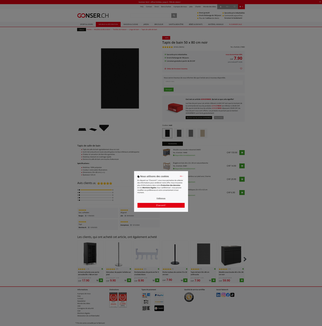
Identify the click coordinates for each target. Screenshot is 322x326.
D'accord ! (161, 205)
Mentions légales (149, 188)
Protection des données (170, 185)
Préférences (161, 198)
